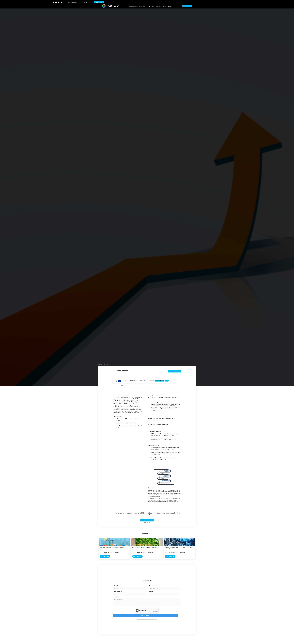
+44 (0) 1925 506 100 (176, 374)
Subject (151, 591)
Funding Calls (150, 6)
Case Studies (142, 6)
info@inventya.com (71, 2)
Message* (116, 597)
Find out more (105, 556)
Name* (116, 585)
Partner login (98, 2)
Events (164, 6)
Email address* (118, 591)
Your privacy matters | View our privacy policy (147, 619)
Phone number (152, 585)
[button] (133, 6)
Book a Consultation (174, 371)
